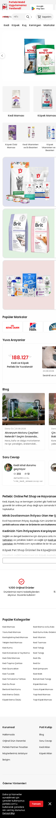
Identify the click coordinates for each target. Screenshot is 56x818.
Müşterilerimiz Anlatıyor (15, 753)
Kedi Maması (8, 626)
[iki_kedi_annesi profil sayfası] (8, 467)
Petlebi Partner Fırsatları (15, 747)
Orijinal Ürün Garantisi (14, 740)
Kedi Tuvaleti (8, 673)
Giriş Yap (8, 16)
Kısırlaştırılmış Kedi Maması (15, 637)
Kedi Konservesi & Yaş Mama (16, 653)
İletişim (6, 759)
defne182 (18, 478)
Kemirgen (35, 25)
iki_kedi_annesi (24, 481)
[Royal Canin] (11, 326)
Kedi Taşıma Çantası (12, 663)
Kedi (6, 25)
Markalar (49, 25)
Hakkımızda (8, 734)
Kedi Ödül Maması (11, 658)
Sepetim (46, 16)
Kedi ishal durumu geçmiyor (25, 467)
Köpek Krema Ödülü (11, 699)
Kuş (24, 25)
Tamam (36, 803)
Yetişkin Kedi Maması (12, 642)
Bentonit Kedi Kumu (11, 689)
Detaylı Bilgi (8, 813)
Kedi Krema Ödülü (10, 694)
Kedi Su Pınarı (8, 684)
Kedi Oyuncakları (10, 668)
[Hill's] (32, 326)
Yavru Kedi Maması (11, 632)
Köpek (16, 25)
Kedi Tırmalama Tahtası (14, 679)
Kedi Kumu (7, 647)
